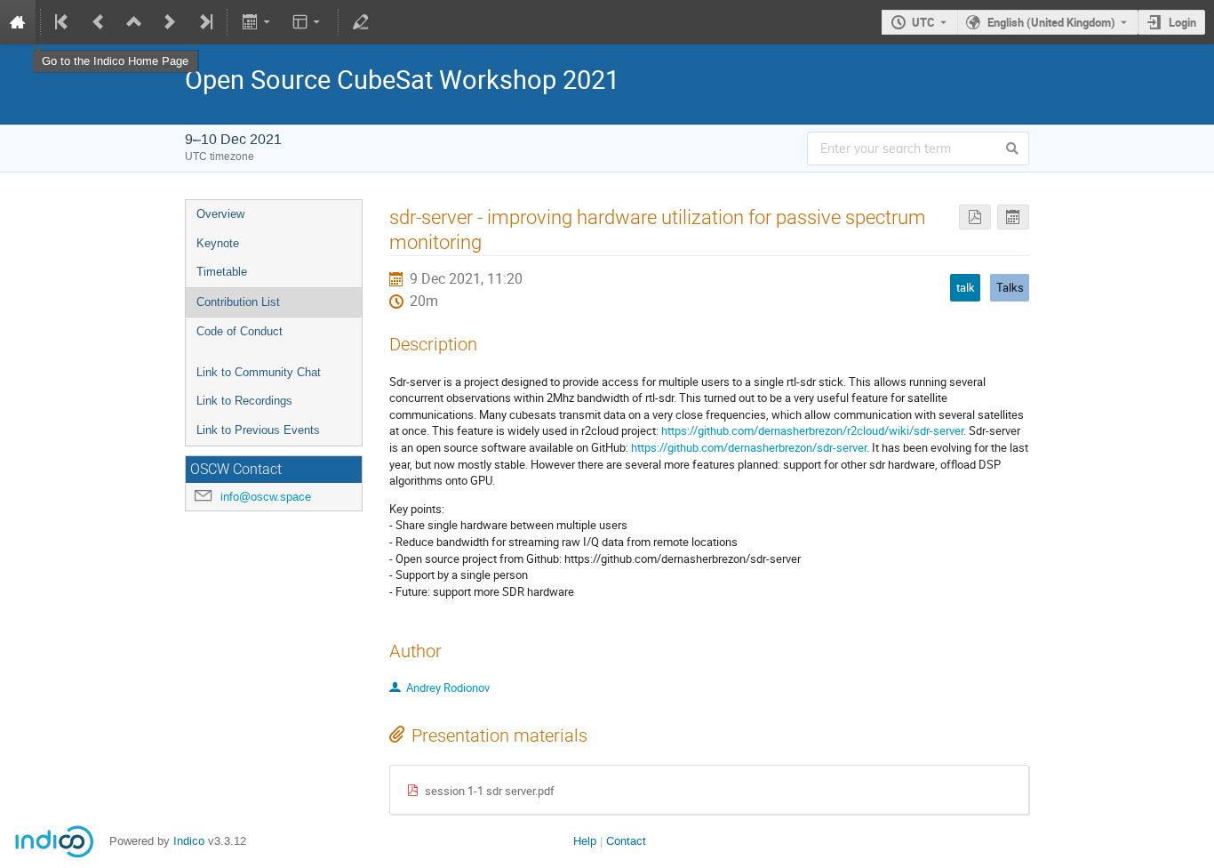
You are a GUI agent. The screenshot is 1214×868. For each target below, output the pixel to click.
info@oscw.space (265, 496)
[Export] (257, 22)
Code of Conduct (239, 331)
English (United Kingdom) (1051, 22)
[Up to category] (134, 22)
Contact (626, 840)
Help (584, 840)
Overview (220, 214)
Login (1182, 22)
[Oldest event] (63, 22)
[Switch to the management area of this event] (361, 22)
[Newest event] (204, 22)
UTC (923, 22)
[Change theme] (308, 22)
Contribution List (238, 302)
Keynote (217, 243)
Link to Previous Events (258, 430)
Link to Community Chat (258, 372)
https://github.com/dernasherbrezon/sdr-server (749, 447)
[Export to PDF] (975, 217)
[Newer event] (170, 22)
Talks (1010, 287)
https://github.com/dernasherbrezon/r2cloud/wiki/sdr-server (812, 430)
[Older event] (98, 22)
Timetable (221, 271)
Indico (188, 840)
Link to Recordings (244, 400)
